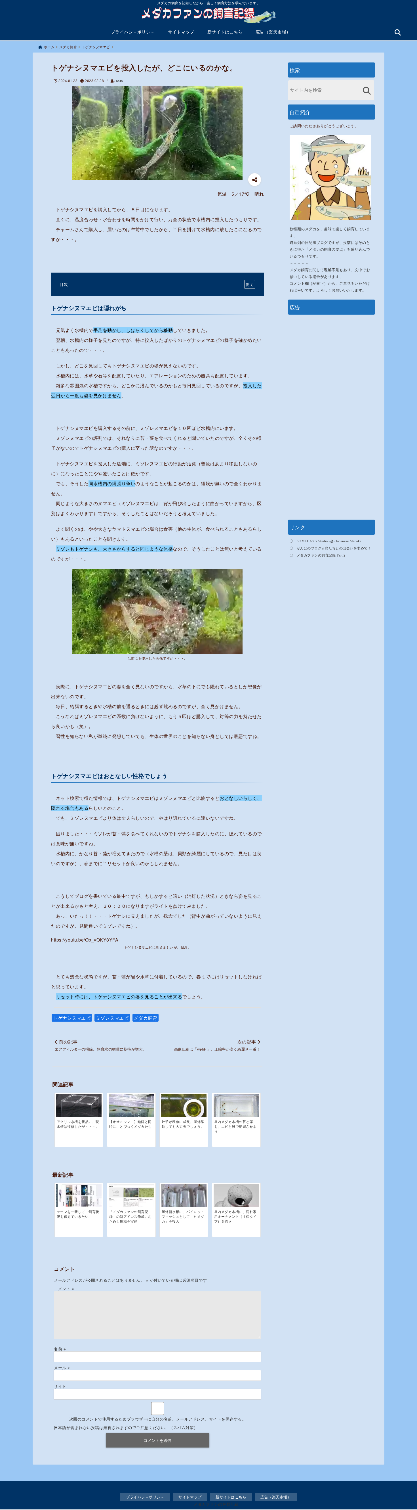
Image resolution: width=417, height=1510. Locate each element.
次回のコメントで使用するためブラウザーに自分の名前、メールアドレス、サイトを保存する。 (157, 1419)
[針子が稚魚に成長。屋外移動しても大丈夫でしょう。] (184, 1106)
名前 (60, 1349)
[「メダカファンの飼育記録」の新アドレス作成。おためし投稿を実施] (131, 1198)
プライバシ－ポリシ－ (133, 32)
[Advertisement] (331, 416)
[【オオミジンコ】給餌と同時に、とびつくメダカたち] (131, 1109)
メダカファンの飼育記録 (216, 1504)
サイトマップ (181, 32)
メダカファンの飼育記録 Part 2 (321, 555)
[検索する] (367, 90)
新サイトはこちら (225, 32)
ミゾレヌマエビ (112, 1018)
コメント (64, 1288)
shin (119, 81)
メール (62, 1367)
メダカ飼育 (145, 1018)
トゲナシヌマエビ (71, 1018)
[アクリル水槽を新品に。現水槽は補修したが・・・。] (79, 1108)
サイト (60, 1386)
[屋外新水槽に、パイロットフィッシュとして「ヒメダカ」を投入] (184, 1200)
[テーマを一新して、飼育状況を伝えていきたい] (79, 1195)
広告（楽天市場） (273, 32)
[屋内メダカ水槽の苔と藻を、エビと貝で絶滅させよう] (236, 1108)
